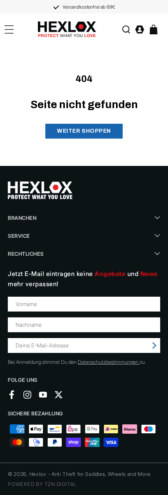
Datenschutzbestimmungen (108, 362)
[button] (126, 29)
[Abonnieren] (154, 345)
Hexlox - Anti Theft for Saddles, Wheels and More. (90, 474)
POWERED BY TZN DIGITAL (42, 484)
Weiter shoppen (84, 131)
